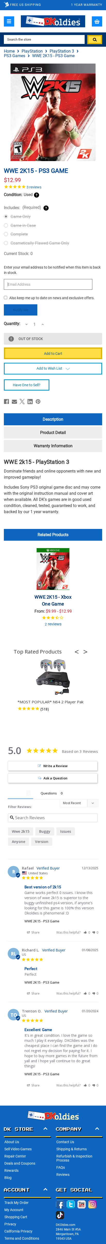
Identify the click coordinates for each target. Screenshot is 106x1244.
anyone (18, 841)
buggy (44, 831)
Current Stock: (18, 253)
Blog (8, 1178)
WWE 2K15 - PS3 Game (41, 921)
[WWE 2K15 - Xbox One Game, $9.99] (53, 569)
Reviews (62, 1175)
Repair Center (15, 1156)
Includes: (22, 207)
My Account (13, 1210)
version (41, 841)
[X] (22, 401)
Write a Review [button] (55, 766)
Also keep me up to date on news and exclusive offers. (52, 298)
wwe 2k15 (20, 831)
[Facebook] (6, 401)
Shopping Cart (15, 1217)
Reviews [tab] (17, 793)
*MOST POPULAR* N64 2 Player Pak (50, 701)
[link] (53, 186)
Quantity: (12, 324)
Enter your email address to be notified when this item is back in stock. (52, 270)
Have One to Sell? (26, 385)
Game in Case (23, 225)
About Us (11, 1142)
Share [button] (35, 932)
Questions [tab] (49, 793)
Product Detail (53, 432)
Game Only (21, 216)
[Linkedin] (30, 401)
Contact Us (65, 1142)
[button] (78, 652)
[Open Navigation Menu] (9, 21)
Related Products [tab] (53, 534)
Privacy (10, 1224)
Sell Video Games (18, 1149)
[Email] (14, 401)
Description (53, 419)
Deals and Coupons (19, 1163)
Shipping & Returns (71, 1149)
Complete (19, 234)
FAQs (60, 1167)
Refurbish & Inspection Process (74, 1158)
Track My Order (16, 1203)
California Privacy (18, 1231)
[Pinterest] (38, 401)
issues (65, 831)
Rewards (11, 1170)
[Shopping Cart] (97, 21)
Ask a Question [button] (55, 778)
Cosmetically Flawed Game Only (40, 243)
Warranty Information (53, 445)
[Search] (94, 39)
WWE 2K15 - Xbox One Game (53, 600)
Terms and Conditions (21, 1238)
